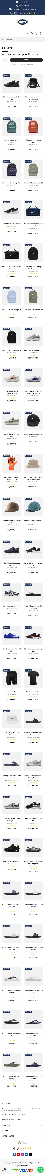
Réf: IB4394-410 (33, 228)
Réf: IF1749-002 (11, 226)
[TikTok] (30, 1154)
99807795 (22, 1115)
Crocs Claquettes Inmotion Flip (33, 991)
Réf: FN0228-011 (33, 653)
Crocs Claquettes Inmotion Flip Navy (11, 991)
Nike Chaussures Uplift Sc (12, 224)
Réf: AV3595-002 (12, 864)
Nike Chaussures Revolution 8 (33, 564)
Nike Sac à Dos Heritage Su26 (11, 141)
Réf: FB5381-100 (11, 737)
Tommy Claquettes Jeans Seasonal (33, 734)
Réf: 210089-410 (33, 1038)
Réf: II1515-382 (12, 144)
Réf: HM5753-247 (33, 481)
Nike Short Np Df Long (11, 692)
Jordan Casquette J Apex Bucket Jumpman (33, 478)
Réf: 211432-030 (11, 952)
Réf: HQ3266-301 (12, 438)
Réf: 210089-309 (11, 1081)
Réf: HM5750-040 (12, 524)
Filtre (26, 60)
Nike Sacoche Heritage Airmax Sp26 (33, 98)
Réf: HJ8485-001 (33, 567)
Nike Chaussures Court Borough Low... (33, 777)
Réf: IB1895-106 (11, 395)
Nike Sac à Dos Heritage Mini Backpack (33, 268)
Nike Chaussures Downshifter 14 (12, 392)
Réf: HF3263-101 (33, 610)
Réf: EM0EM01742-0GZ (11, 780)
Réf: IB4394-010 (11, 271)
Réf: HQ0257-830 (12, 481)
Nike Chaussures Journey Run (33, 650)
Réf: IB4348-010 (33, 271)
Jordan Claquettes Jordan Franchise (33, 607)
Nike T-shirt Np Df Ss (33, 692)
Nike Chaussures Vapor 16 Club (12, 650)
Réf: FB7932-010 (33, 694)
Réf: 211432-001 (33, 952)
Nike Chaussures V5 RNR (11, 606)
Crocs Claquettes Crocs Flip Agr (11, 1077)
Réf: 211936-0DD (33, 866)
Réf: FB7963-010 (11, 694)
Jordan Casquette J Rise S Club (12, 521)
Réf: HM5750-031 (33, 524)
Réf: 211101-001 (12, 1038)
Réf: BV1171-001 (33, 823)
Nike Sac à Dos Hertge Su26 (11, 183)
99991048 (24, 9)
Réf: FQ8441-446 (12, 653)
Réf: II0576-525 (11, 185)
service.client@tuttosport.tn (13, 1119)
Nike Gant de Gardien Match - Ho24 (11, 478)
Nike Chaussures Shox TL (11, 861)
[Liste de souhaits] (18, 74)
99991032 (32, 9)
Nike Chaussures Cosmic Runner (12, 564)
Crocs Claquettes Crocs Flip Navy (33, 1034)
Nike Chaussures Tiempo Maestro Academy (33, 392)
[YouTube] (18, 1154)
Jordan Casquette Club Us (33, 434)
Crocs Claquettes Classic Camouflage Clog (33, 863)
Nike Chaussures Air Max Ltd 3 (33, 820)
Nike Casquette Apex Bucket (11, 734)
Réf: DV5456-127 (33, 780)
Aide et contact (24, 5)
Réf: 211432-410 (11, 909)
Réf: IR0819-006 (11, 101)
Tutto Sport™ (24, 1165)
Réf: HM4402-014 (12, 567)
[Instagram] (22, 1154)
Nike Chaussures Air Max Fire (11, 98)
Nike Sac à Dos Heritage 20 (11, 309)
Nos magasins (23, 2)
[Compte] (32, 33)
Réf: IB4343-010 (11, 352)
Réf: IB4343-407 (12, 312)
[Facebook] (14, 1154)
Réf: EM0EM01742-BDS (33, 737)
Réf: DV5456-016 (12, 823)
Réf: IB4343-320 (33, 312)
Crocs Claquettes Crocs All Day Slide (11, 905)
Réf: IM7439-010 (33, 101)
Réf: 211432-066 (33, 909)
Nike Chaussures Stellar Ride (12, 435)
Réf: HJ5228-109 (12, 608)
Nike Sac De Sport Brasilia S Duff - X (33, 225)
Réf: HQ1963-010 (33, 436)
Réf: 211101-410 (12, 995)
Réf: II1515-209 (33, 144)
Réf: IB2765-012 (33, 352)
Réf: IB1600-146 (33, 395)
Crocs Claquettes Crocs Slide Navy (33, 1077)
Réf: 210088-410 (33, 1081)
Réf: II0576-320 (33, 185)
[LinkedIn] (26, 1154)
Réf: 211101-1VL (33, 995)
